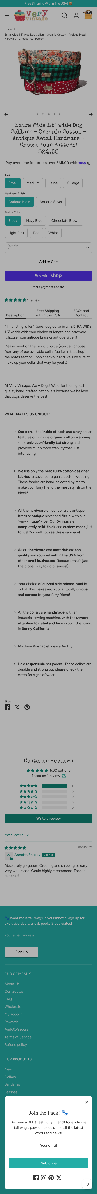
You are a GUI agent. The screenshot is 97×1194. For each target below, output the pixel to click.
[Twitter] (59, 1177)
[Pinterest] (51, 1177)
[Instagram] (43, 1177)
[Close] (87, 1102)
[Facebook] (36, 1177)
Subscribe (49, 1163)
